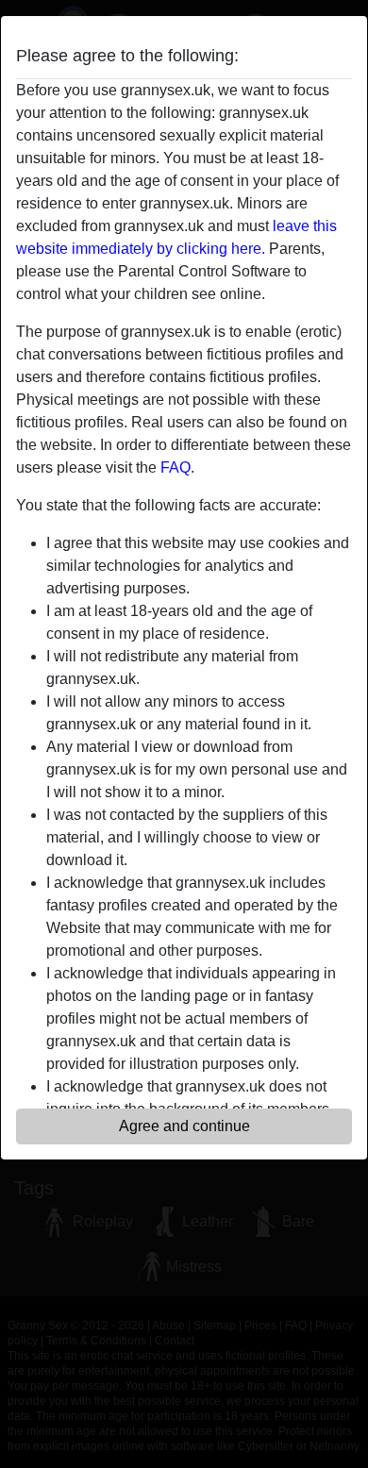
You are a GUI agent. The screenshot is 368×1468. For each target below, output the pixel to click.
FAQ (175, 467)
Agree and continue (184, 1126)
